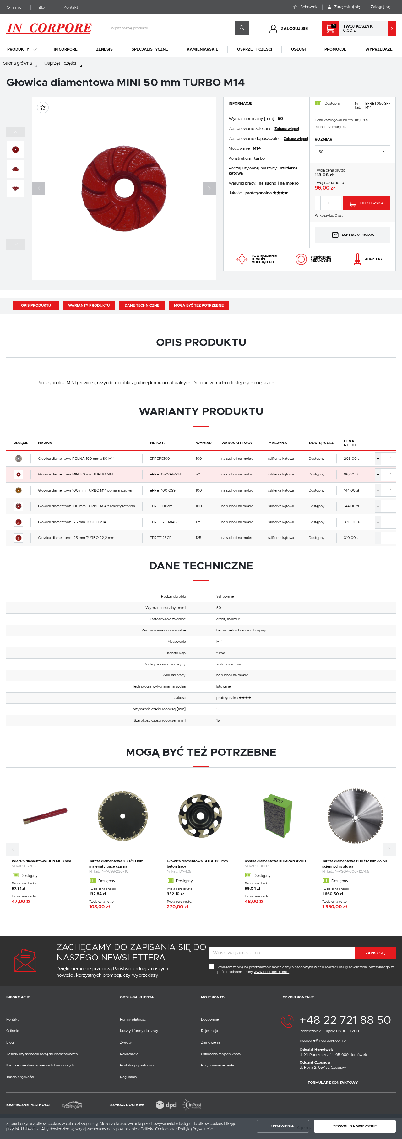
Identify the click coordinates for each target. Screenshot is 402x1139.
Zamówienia (210, 1042)
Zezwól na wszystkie (355, 1126)
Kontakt (71, 8)
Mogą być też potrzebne (199, 305)
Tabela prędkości (20, 1077)
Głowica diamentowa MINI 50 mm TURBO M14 (75, 474)
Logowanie (210, 1019)
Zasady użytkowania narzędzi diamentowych (42, 1054)
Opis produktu (36, 305)
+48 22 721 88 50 (345, 1020)
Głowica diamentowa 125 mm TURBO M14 (72, 522)
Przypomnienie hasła (217, 1065)
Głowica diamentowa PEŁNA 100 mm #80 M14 (76, 458)
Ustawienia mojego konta (221, 1054)
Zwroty (126, 1042)
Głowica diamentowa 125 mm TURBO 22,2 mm (76, 538)
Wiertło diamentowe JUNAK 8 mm (41, 861)
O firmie (14, 8)
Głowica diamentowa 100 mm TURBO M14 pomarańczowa (85, 490)
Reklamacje (129, 1054)
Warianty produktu (89, 305)
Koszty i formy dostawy (139, 1031)
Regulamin (128, 1077)
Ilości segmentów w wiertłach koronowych (40, 1065)
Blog (42, 8)
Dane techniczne (142, 305)
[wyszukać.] (242, 28)
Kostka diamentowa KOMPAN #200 (275, 861)
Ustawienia (282, 1126)
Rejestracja (209, 1031)
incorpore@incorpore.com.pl (323, 1040)
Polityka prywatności (137, 1065)
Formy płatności (133, 1019)
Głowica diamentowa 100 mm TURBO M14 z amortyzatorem (86, 506)
